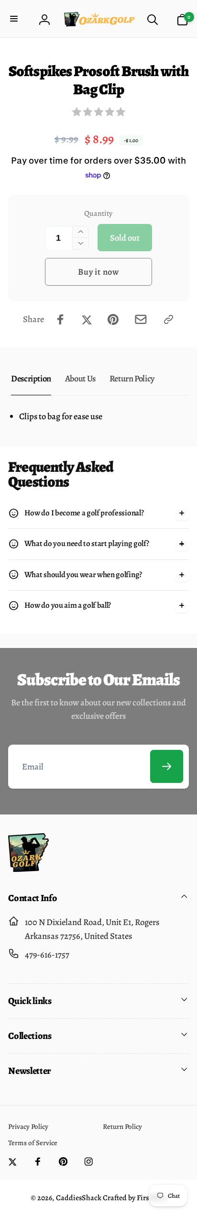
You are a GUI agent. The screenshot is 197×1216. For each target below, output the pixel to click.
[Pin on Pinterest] (113, 319)
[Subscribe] (166, 766)
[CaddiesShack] (28, 869)
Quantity (98, 213)
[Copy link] (168, 319)
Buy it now (98, 272)
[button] (15, 20)
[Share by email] (141, 319)
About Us (80, 378)
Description (31, 378)
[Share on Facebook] (60, 319)
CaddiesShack (78, 1198)
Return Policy (131, 378)
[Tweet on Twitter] (86, 319)
